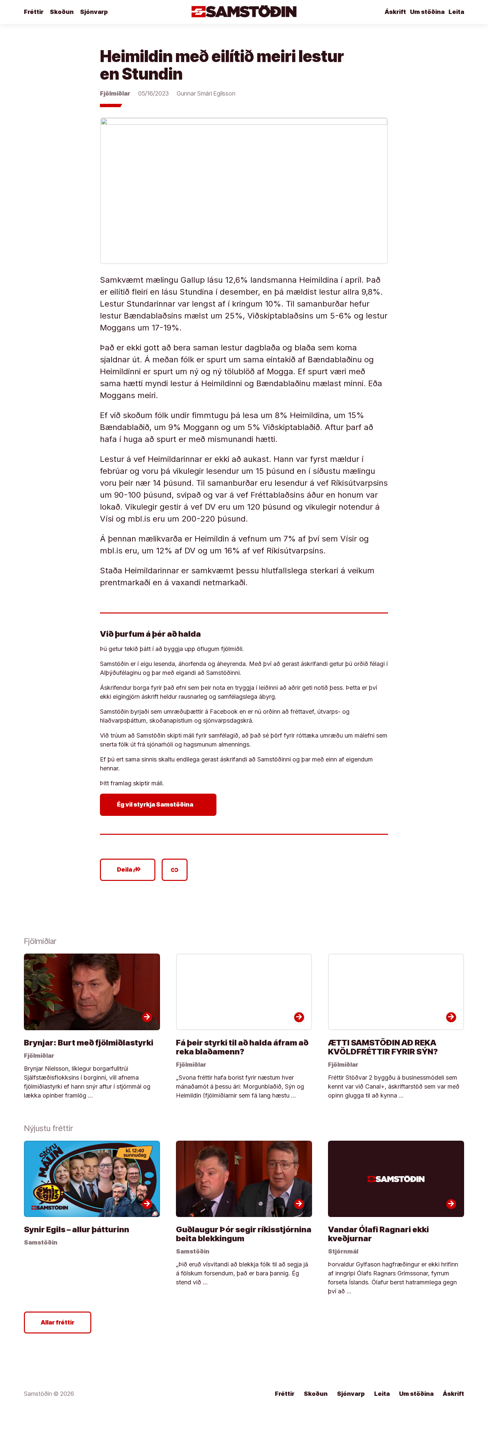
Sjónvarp (94, 11)
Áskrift (395, 11)
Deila (129, 869)
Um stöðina (427, 11)
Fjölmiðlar (115, 93)
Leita (456, 11)
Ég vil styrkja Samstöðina (159, 804)
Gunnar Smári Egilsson (206, 93)
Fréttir (33, 11)
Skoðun (62, 11)
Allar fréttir (57, 1322)
